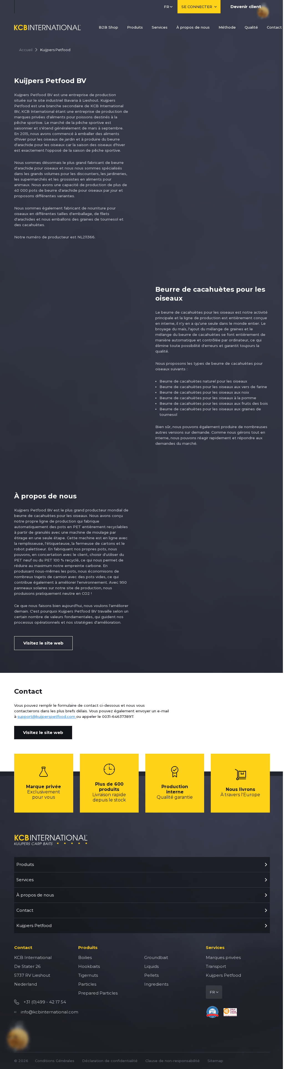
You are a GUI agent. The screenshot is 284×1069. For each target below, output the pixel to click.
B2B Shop (108, 27)
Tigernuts (88, 975)
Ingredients (156, 984)
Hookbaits (89, 966)
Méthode (227, 27)
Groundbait (156, 957)
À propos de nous (193, 27)
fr (166, 6)
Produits (135, 27)
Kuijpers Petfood (34, 925)
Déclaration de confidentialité (110, 1060)
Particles (87, 984)
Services (160, 27)
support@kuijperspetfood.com (46, 716)
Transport (216, 966)
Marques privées (223, 957)
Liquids (151, 966)
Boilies (85, 957)
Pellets (151, 975)
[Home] (47, 27)
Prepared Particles (98, 993)
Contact (274, 27)
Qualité (251, 27)
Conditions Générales (54, 1060)
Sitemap (215, 1060)
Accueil (25, 50)
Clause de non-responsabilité (172, 1060)
